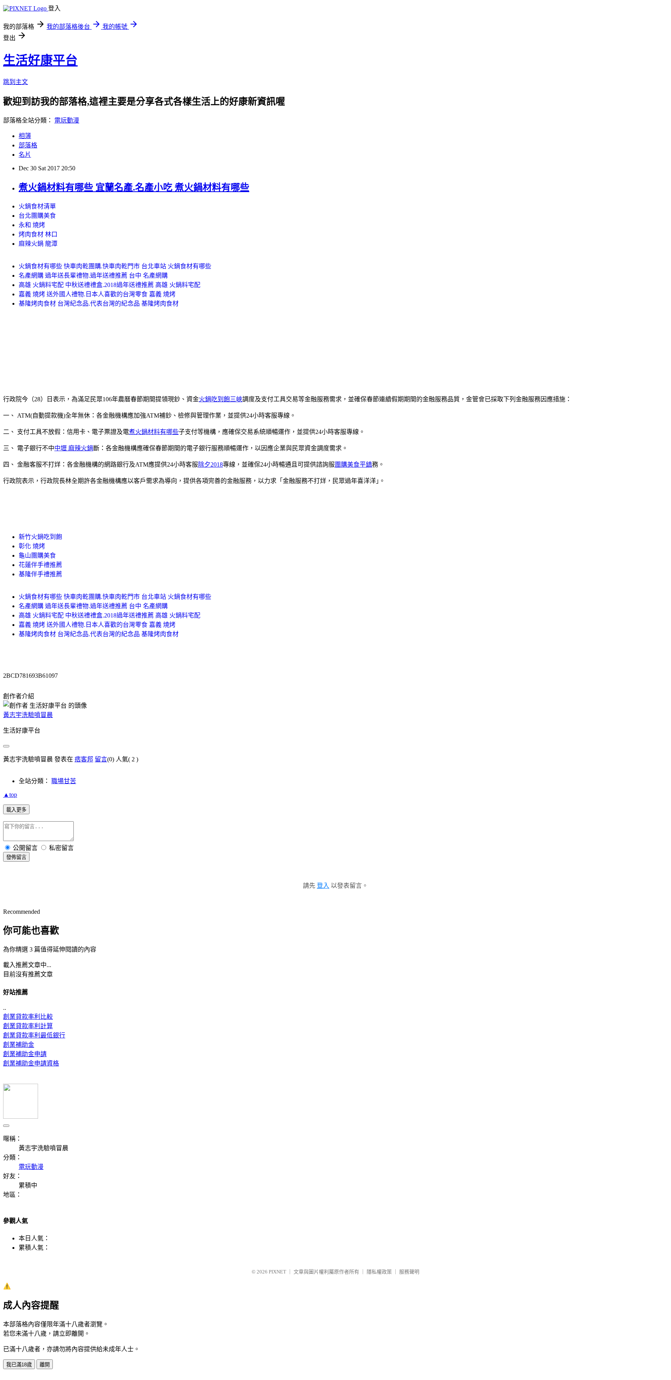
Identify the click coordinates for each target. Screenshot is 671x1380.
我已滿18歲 (19, 1365)
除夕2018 (210, 464)
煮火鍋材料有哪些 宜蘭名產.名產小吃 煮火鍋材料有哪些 (134, 187)
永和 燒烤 (32, 225)
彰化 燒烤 (32, 546)
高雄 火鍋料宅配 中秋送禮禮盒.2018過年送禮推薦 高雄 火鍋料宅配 (109, 285)
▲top (10, 794)
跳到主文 (15, 82)
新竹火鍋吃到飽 (40, 536)
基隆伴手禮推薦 (40, 574)
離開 (45, 1365)
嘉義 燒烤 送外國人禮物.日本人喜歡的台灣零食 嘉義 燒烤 (97, 294)
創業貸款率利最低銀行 (34, 1035)
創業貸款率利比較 (28, 1016)
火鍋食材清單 (37, 206)
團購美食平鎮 (353, 464)
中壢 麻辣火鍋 (73, 448)
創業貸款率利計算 (28, 1026)
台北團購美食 (37, 215)
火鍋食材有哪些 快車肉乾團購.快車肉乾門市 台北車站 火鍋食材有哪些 (115, 266)
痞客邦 (84, 759)
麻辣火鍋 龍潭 (38, 243)
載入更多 (16, 810)
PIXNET (277, 1272)
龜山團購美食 (37, 555)
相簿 (25, 136)
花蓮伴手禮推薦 (40, 564)
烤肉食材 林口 (38, 234)
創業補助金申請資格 (31, 1063)
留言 (101, 759)
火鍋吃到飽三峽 (220, 399)
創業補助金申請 (25, 1054)
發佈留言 (16, 857)
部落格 (28, 145)
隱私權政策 (379, 1272)
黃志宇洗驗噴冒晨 (28, 715)
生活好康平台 (40, 60)
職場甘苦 (63, 781)
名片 (25, 154)
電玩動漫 (66, 120)
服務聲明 (409, 1272)
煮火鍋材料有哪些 (154, 432)
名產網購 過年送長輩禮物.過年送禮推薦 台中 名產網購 (93, 275)
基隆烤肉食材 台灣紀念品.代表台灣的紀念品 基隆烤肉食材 (99, 303)
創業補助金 (18, 1044)
